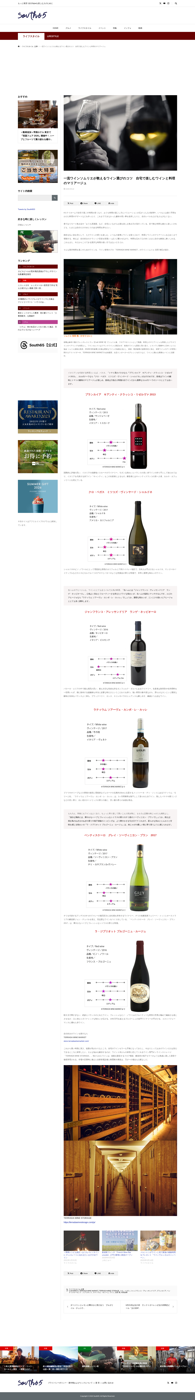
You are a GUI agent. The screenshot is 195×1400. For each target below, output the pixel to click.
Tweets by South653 (26, 209)
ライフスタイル (84, 28)
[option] (19, 1360)
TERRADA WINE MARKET (88, 1291)
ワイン (112, 1292)
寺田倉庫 (124, 1292)
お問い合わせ (108, 1383)
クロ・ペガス (125, 1291)
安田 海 (117, 1292)
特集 (115, 28)
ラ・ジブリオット (85, 1292)
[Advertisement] (97, 71)
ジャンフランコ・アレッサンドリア (143, 1291)
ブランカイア (161, 1291)
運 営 (97, 1383)
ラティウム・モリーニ (101, 1292)
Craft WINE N (74, 1291)
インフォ (127, 28)
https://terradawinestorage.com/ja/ (79, 1222)
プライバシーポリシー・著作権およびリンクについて (70, 1383)
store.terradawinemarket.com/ (76, 1041)
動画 (140, 28)
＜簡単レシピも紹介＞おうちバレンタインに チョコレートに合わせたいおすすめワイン (81, 1255)
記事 (82, 1289)
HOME (55, 28)
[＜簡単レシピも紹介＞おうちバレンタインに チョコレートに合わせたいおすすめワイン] (81, 1241)
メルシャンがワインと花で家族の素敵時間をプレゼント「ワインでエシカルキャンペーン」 (158, 1255)
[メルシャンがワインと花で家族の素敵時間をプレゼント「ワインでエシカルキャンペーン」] (158, 1241)
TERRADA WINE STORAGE (109, 1291)
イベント (102, 28)
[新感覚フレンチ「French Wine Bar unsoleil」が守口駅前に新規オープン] (120, 1241)
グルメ (68, 28)
